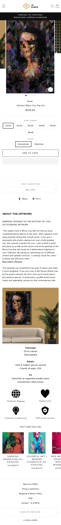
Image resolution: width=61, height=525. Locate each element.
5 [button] (35, 96)
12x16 (8, 126)
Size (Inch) (30, 120)
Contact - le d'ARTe (30, 503)
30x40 (53, 126)
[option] (30, 16)
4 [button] (33, 96)
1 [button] (26, 95)
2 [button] (28, 96)
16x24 (19, 126)
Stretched (38, 144)
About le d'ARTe (30, 484)
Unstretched (23, 144)
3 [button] (31, 96)
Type (30, 139)
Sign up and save (30, 512)
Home (30, 101)
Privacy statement (30, 489)
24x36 (42, 126)
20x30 (30, 126)
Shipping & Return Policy (30, 494)
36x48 (30, 132)
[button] (30, 161)
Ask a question (30, 184)
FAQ (30, 498)
